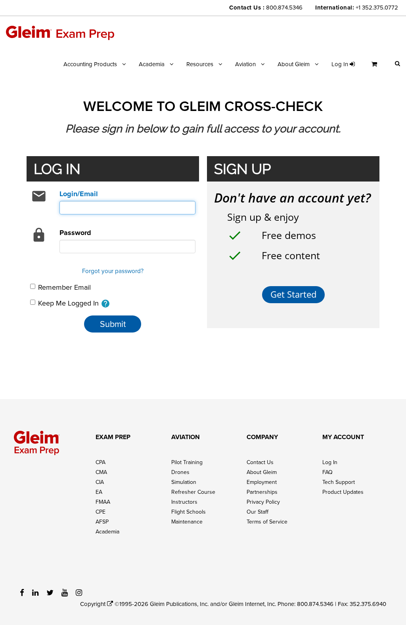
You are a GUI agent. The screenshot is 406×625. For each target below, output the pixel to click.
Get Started (293, 294)
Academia (152, 64)
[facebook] (22, 592)
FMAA (103, 502)
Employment (262, 482)
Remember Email (64, 287)
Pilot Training (187, 462)
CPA (100, 462)
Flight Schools (188, 512)
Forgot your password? (113, 270)
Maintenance (187, 522)
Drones (180, 472)
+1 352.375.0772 (377, 7)
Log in (340, 64)
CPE (100, 512)
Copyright (93, 604)
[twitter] (50, 592)
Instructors (184, 502)
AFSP (102, 522)
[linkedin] (35, 592)
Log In (329, 462)
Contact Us (260, 462)
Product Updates (343, 492)
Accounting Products (90, 64)
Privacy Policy (263, 502)
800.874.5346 (284, 7)
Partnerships (262, 492)
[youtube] (64, 592)
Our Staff (257, 512)
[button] (397, 63)
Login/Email (78, 194)
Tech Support (338, 482)
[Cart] (376, 67)
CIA (100, 482)
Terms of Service (267, 522)
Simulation (183, 482)
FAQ (327, 472)
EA (99, 492)
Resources (199, 64)
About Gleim (294, 64)
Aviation (245, 64)
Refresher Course (193, 492)
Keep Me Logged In (74, 303)
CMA (101, 472)
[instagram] (79, 592)
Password (75, 232)
